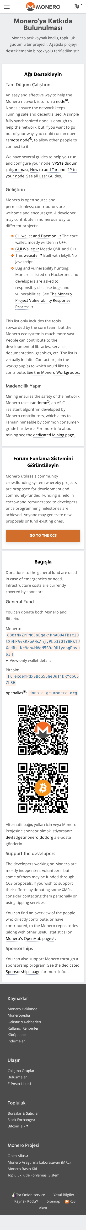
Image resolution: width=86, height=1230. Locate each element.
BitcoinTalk (16, 1126)
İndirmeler (16, 1041)
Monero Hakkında (22, 1008)
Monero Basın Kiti (22, 1168)
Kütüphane (17, 1034)
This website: (27, 255)
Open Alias (17, 1155)
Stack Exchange (20, 1119)
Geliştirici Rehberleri (24, 1021)
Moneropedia (19, 1015)
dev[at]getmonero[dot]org (29, 837)
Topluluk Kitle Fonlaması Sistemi (34, 1175)
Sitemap (53, 1201)
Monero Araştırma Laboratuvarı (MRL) (39, 1162)
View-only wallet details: (31, 660)
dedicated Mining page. (54, 434)
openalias (14, 692)
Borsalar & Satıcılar (23, 1113)
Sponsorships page (23, 971)
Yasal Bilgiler (64, 1194)
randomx (38, 402)
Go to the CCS (43, 536)
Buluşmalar (17, 1077)
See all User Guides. (44, 176)
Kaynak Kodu (25, 1201)
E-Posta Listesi (19, 1083)
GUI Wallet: (25, 249)
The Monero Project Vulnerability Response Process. (43, 300)
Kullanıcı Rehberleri (23, 1028)
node (60, 101)
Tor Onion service (30, 1194)
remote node (17, 140)
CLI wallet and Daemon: (36, 236)
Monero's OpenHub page (28, 938)
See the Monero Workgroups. (53, 372)
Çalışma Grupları (21, 1070)
